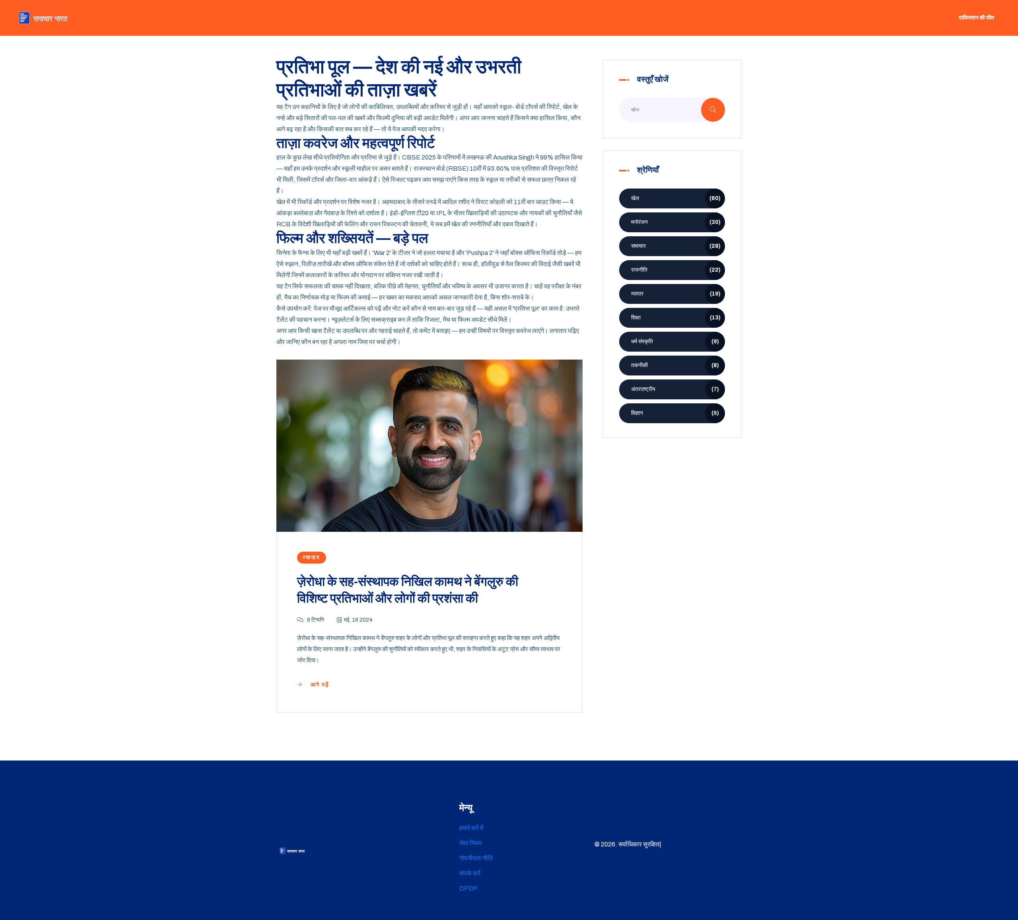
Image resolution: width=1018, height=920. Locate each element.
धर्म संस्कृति (675, 341)
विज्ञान (675, 413)
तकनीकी (675, 365)
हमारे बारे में (471, 828)
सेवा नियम (470, 843)
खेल (676, 198)
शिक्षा (676, 318)
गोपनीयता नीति (476, 858)
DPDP (468, 888)
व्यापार (311, 557)
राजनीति (676, 270)
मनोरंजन (676, 222)
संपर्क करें (469, 873)
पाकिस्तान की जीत (976, 18)
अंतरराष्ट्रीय (675, 389)
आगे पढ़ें (319, 685)
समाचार (676, 246)
